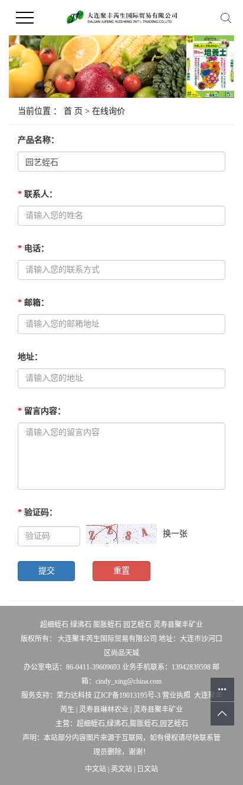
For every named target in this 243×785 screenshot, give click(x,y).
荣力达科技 (74, 695)
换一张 (175, 533)
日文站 (147, 769)
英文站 (121, 769)
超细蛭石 (54, 625)
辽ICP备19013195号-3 (127, 695)
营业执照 (176, 695)
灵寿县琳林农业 (104, 709)
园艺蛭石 (137, 625)
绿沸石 (80, 625)
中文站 (95, 769)
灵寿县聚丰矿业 (178, 625)
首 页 (73, 111)
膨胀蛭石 (107, 625)
